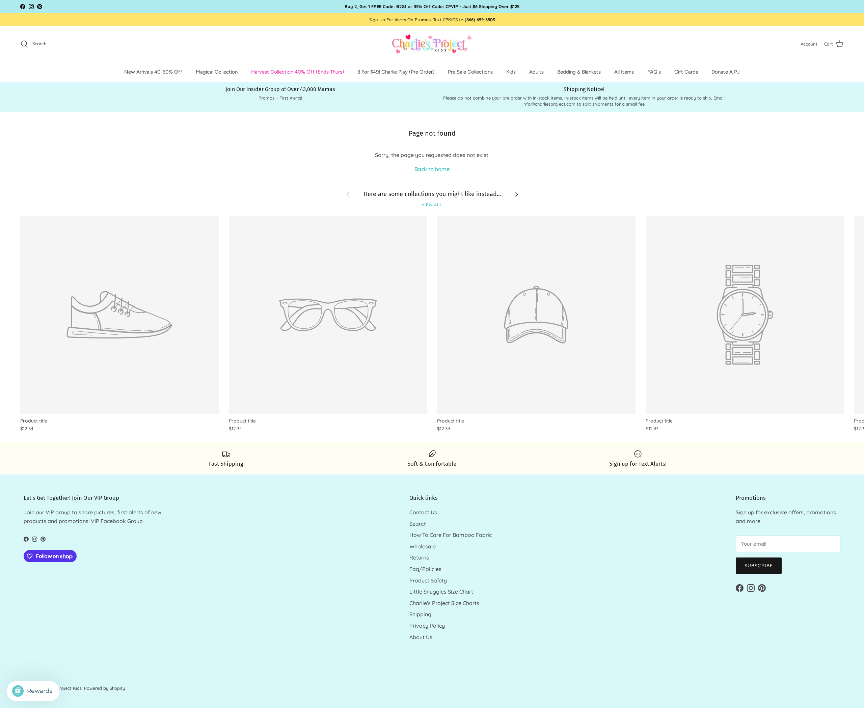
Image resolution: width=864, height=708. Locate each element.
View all (432, 204)
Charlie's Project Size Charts (444, 603)
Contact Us (423, 512)
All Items (624, 72)
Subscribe (759, 566)
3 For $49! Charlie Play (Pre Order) (395, 72)
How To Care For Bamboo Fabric (450, 535)
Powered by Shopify (104, 688)
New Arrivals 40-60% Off (153, 72)
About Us (420, 637)
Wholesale (422, 546)
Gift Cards (686, 72)
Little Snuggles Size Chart (441, 591)
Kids (511, 72)
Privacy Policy (427, 625)
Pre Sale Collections (470, 72)
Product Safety (428, 580)
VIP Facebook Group (117, 521)
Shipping (420, 614)
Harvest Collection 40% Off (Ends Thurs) (297, 72)
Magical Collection (217, 72)
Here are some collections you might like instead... (432, 194)
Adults (536, 72)
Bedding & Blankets (579, 72)
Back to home (432, 169)
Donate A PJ (725, 72)
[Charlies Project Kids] (432, 44)
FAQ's (654, 72)
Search (418, 523)
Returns (419, 557)
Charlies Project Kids (60, 688)
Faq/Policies (425, 569)
